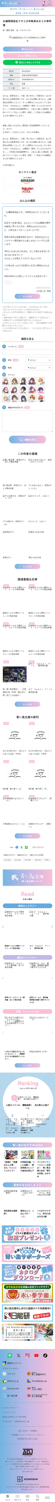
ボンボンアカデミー (10, 1407)
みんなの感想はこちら (27, 55)
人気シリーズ (27, 9)
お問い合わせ (23, 1430)
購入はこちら (27, 49)
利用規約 (34, 1430)
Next (52, 927)
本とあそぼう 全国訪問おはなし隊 (16, 1421)
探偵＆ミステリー (9, 855)
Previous (3, 927)
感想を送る (30, 439)
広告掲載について (18, 1435)
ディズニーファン (9, 1412)
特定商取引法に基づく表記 (27, 1438)
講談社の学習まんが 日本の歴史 (14, 1417)
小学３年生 (7, 860)
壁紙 (19, 13)
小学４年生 (17, 860)
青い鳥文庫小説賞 (32, 13)
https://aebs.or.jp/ (27, 1471)
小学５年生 (27, 860)
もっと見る (27, 296)
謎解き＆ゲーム (22, 855)
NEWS (15, 9)
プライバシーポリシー (35, 1435)
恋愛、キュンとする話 (36, 855)
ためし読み (40, 9)
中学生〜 (47, 860)
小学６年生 (38, 860)
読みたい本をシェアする (29, 62)
